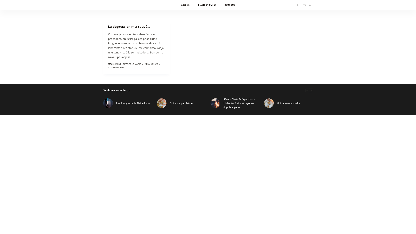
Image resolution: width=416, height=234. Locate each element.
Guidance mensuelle (288, 103)
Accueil (185, 5)
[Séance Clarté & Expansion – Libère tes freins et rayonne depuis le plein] (215, 103)
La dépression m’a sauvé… (129, 26)
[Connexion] (310, 5)
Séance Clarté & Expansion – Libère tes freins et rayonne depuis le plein (239, 103)
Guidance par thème (181, 103)
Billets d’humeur (207, 5)
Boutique (229, 5)
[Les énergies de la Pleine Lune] (108, 103)
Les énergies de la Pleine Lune (133, 103)
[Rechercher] (297, 5)
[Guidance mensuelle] (269, 103)
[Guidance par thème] (162, 103)
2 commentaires (116, 67)
